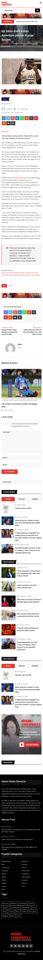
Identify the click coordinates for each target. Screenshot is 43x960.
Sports (10, 43)
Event (34, 907)
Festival (11, 912)
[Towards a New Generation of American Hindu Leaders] (9, 629)
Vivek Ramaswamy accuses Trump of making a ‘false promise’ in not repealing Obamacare (27, 550)
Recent (8, 499)
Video (3, 889)
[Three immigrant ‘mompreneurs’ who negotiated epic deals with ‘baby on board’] (9, 572)
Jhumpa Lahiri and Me (23, 508)
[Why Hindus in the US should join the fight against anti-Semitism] (9, 601)
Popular (21, 499)
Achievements (6, 861)
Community (5, 868)
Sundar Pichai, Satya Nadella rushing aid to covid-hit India (10, 332)
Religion (4, 883)
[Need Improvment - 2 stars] (4, 424)
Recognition (32, 912)
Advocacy (25, 861)
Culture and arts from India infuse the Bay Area (17, 839)
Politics (4, 880)
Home (5, 43)
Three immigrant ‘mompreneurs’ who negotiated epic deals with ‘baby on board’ (29, 573)
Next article (37, 327)
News (18, 912)
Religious (5, 916)
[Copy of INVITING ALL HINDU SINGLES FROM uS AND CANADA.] (22, 16)
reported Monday (20, 178)
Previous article (7, 327)
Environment (26, 871)
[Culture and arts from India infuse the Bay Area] (9, 587)
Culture (24, 868)
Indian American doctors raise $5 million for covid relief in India (32, 332)
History (4, 874)
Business (25, 864)
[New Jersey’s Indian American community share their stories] (9, 615)
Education (5, 871)
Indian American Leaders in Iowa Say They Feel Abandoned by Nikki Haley (27, 522)
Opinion (4, 877)
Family (4, 912)
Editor (20, 344)
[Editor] (15, 109)
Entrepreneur (15, 907)
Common (35, 499)
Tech (23, 886)
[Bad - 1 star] (2, 424)
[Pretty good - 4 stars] (7, 424)
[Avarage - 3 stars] (5, 424)
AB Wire (6, 131)
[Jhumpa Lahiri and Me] (8, 509)
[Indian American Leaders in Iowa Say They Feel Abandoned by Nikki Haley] (8, 521)
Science (24, 883)
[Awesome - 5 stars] (9, 424)
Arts (3, 864)
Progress (25, 880)
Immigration (26, 874)
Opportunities (26, 877)
